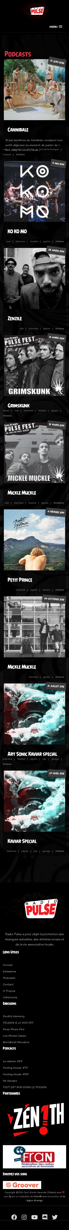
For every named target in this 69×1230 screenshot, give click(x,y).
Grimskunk (19, 405)
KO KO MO (17, 231)
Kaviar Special (22, 841)
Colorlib (38, 1196)
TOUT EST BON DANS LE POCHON (24, 1087)
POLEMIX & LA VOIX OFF (18, 1023)
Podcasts (9, 978)
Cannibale (18, 129)
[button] (56, 26)
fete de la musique (49, 149)
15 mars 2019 (56, 424)
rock (5, 149)
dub (22, 328)
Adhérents (10, 997)
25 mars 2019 (56, 251)
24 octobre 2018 (54, 599)
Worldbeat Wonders (16, 1042)
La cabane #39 (12, 1061)
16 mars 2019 (57, 337)
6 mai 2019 (58, 163)
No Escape (10, 1081)
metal (6, 410)
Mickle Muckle (22, 492)
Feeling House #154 (16, 1074)
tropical (7, 154)
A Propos (9, 991)
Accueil (7, 965)
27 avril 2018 (57, 773)
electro (46, 589)
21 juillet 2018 (56, 686)
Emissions (9, 971)
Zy (10, 1196)
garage (55, 759)
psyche (30, 149)
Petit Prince (20, 580)
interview (17, 149)
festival (34, 241)
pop (44, 759)
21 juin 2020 (57, 62)
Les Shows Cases (14, 1036)
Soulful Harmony (14, 1016)
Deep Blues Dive (14, 1029)
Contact (8, 984)
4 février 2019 (55, 512)
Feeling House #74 (15, 1068)
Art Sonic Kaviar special (32, 754)
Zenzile (15, 318)
